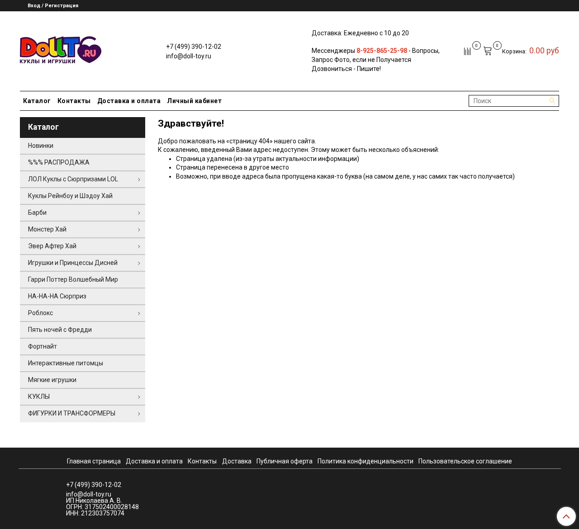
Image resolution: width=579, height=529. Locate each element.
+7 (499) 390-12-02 (193, 46)
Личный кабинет (194, 100)
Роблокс (40, 312)
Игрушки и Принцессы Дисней (73, 262)
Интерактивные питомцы (65, 363)
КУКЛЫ (39, 396)
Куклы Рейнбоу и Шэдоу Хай (70, 195)
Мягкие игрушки (52, 379)
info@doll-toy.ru (188, 56)
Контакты (74, 100)
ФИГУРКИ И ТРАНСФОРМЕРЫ (71, 413)
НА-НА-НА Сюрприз (57, 296)
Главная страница (94, 461)
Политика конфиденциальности (365, 461)
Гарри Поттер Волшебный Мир (73, 279)
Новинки (40, 145)
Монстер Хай (47, 229)
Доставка (237, 461)
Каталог (37, 100)
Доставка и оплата (129, 100)
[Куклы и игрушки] (60, 49)
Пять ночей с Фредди (60, 329)
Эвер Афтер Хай (52, 246)
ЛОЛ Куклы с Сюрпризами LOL (73, 179)
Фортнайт (42, 346)
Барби (37, 212)
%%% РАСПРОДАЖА (59, 162)
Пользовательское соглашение (465, 461)
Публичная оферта (284, 461)
